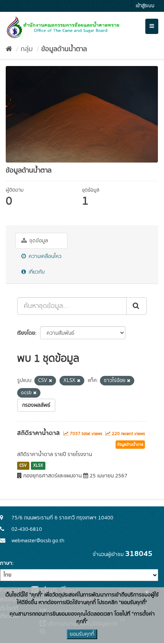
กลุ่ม (27, 49)
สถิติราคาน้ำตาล (38, 433)
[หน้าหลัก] (9, 49)
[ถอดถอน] (50, 381)
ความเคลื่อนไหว (44, 256)
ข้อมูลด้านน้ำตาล (64, 49)
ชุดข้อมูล (38, 241)
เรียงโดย (26, 333)
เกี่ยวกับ (36, 272)
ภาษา (6, 563)
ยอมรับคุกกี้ (82, 634)
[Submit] (136, 306)
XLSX (38, 466)
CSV (23, 466)
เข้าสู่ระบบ (145, 6)
